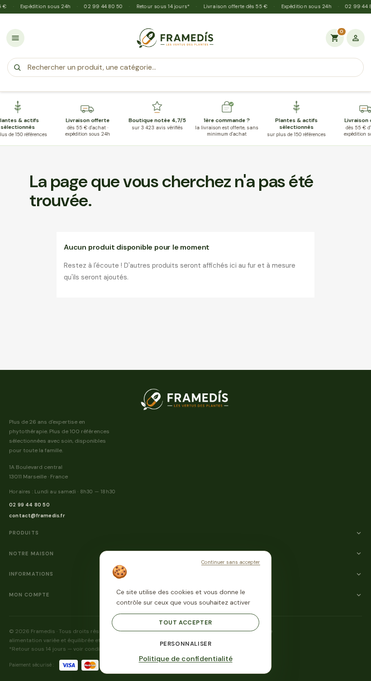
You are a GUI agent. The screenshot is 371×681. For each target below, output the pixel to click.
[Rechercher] (17, 67)
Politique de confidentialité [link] (186, 658)
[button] (15, 38)
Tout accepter (185, 622)
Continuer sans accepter (230, 562)
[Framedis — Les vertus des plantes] (175, 38)
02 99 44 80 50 (29, 504)
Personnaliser (186, 644)
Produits (24, 533)
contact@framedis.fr (37, 515)
